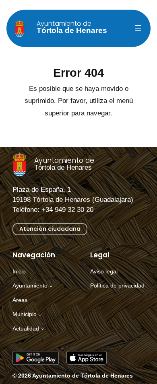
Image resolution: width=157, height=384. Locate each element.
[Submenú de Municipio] (39, 314)
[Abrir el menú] (138, 28)
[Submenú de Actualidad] (42, 328)
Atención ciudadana (50, 229)
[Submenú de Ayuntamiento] (50, 285)
